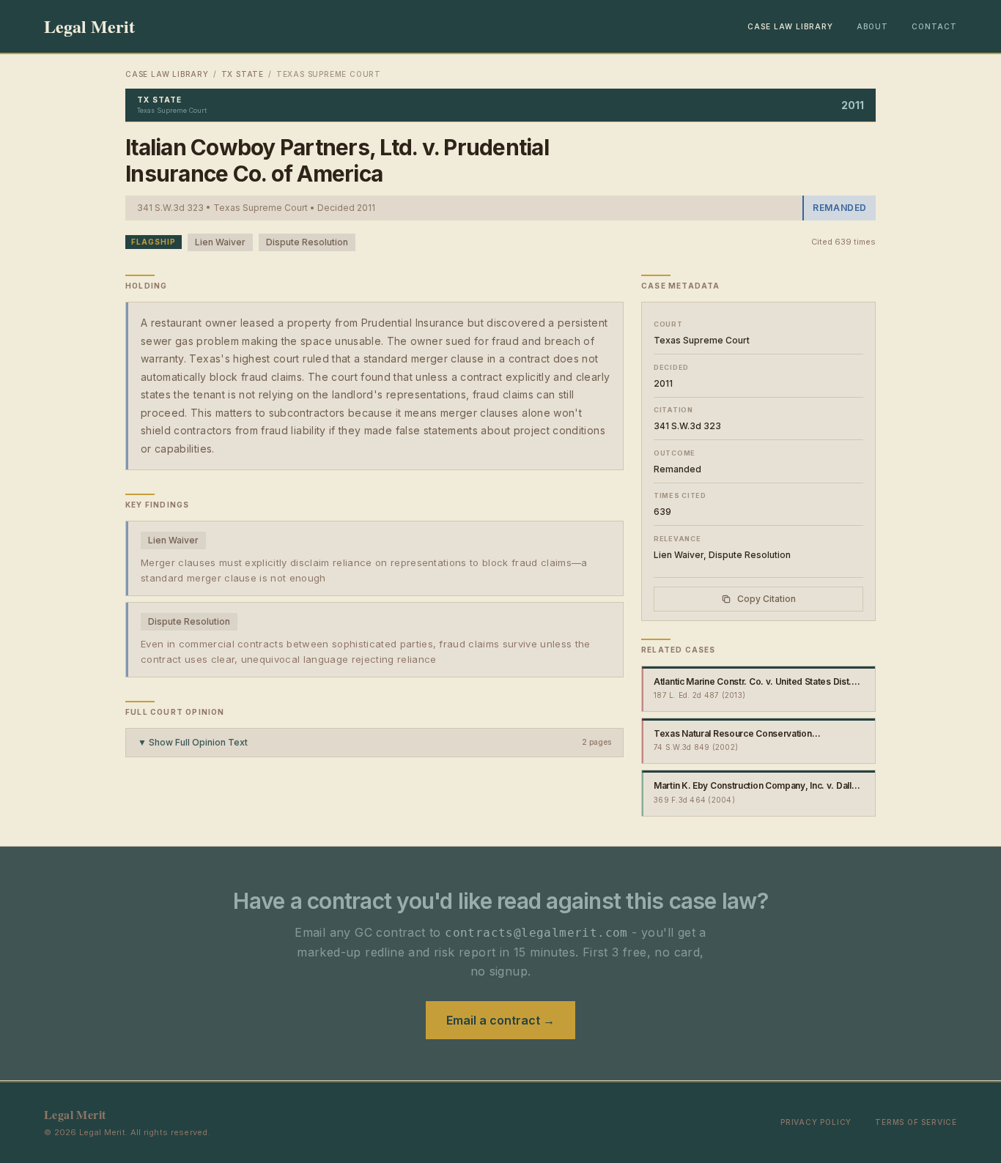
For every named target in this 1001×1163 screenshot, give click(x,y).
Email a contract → (500, 1020)
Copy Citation (766, 598)
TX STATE (242, 74)
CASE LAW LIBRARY (790, 26)
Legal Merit (89, 26)
